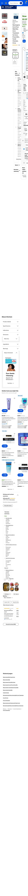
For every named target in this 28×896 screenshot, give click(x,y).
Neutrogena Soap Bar (7, 690)
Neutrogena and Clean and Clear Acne (11, 703)
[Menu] (2, 3)
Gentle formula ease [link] (10, 558)
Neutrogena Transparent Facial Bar (10, 687)
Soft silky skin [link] (9, 518)
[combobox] (15, 3)
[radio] (15, 55)
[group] (19, 45)
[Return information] (23, 38)
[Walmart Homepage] (6, 3)
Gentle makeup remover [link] (11, 544)
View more (10, 489)
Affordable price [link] (9, 525)
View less (11, 578)
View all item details (20, 159)
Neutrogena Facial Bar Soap (9, 682)
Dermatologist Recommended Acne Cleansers (13, 695)
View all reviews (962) (11, 624)
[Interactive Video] (4, 16)
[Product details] (18, 322)
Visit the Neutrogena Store (15, 22)
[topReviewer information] (11, 619)
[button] (16, 73)
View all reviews (8, 505)
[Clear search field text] (19, 3)
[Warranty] (16, 339)
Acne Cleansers (6, 700)
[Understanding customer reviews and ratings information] (16, 502)
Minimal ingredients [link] (10, 534)
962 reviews (12, 499)
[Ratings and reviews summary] (18, 494)
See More (10, 383)
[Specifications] (18, 326)
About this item (7, 317)
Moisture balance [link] (9, 570)
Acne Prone (5, 697)
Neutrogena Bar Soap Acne (9, 677)
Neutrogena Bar (6, 679)
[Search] (21, 3)
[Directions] (18, 334)
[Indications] (18, 330)
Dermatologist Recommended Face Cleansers (13, 705)
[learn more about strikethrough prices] (25, 21)
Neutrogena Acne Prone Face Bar (10, 684)
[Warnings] (18, 348)
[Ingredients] (18, 344)
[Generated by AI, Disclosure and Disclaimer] (8, 580)
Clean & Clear (6, 692)
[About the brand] (16, 353)
